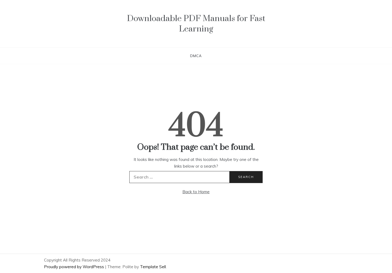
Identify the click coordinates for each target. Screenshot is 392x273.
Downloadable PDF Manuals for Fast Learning (196, 23)
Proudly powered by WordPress (74, 266)
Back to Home (196, 191)
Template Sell (153, 266)
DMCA (196, 56)
